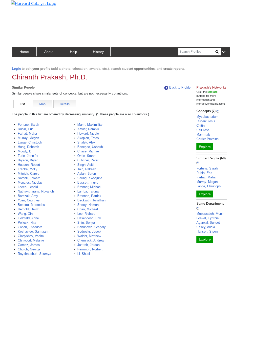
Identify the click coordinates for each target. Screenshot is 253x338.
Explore (205, 147)
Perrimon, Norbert (90, 249)
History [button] (98, 52)
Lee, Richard (86, 214)
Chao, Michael (87, 209)
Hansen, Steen (207, 231)
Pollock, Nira (27, 222)
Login (16, 69)
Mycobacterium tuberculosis (207, 119)
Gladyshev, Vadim (31, 236)
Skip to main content (21, 6)
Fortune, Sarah (28, 124)
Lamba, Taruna (88, 191)
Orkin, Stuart (86, 156)
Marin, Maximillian (90, 124)
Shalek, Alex (86, 142)
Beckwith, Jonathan (91, 200)
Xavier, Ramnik (88, 129)
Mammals (203, 134)
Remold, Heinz (28, 209)
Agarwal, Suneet (208, 222)
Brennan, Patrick (89, 196)
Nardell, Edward (29, 178)
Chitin (200, 125)
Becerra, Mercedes (31, 205)
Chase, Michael (88, 151)
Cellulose (203, 130)
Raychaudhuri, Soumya (34, 254)
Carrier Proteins (207, 139)
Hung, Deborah (28, 147)
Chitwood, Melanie (31, 240)
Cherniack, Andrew (90, 240)
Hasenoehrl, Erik (89, 218)
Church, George (29, 249)
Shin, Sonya (86, 222)
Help (73, 52)
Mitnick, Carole (28, 173)
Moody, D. (25, 151)
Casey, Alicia (205, 227)
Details (65, 104)
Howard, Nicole (88, 133)
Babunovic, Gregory (91, 227)
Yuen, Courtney (29, 200)
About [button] (48, 52)
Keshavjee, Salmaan (32, 231)
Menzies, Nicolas (30, 182)
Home (24, 52)
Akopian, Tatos (88, 138)
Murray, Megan (28, 138)
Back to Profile (179, 87)
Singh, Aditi (85, 165)
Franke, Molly (27, 169)
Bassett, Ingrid (87, 182)
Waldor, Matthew (89, 236)
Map (42, 104)
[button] (224, 52)
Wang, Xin (25, 214)
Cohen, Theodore (30, 227)
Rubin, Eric (26, 129)
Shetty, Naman (88, 205)
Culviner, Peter (87, 160)
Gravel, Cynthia (207, 218)
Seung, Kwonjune (89, 178)
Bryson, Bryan (28, 160)
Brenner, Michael (89, 187)
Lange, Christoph (30, 142)
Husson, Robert (29, 165)
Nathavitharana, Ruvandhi (36, 191)
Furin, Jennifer (28, 156)
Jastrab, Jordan (88, 245)
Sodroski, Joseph (89, 231)
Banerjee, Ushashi (90, 147)
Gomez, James (29, 245)
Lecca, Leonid (28, 187)
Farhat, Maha (27, 133)
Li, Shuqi (83, 254)
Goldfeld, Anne (28, 218)
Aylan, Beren (86, 173)
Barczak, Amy (28, 196)
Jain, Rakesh (86, 169)
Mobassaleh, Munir (210, 214)
